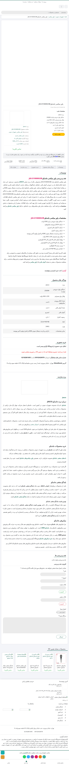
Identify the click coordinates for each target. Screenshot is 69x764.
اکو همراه (60, 715)
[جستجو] (2, 12)
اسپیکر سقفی (34, 424)
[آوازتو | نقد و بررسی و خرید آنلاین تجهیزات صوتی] (9, 6)
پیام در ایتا (58, 134)
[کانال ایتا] (3, 757)
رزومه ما (44, 2)
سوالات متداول (37, 2)
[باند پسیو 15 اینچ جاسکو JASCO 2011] (48, 658)
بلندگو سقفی (59, 707)
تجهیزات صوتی (60, 17)
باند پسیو (60, 718)
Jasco (24, 126)
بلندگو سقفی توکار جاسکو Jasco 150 (8, 666)
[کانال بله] (3, 753)
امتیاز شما (63, 609)
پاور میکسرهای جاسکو (26, 458)
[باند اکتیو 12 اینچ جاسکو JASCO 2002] (34, 658)
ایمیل (64, 578)
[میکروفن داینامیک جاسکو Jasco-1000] (61, 658)
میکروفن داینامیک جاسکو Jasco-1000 (61, 666)
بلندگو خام (60, 720)
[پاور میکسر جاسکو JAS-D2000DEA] (21, 658)
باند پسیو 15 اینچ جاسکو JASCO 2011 (47, 666)
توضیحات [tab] (60, 167)
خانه (66, 17)
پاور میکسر (51, 17)
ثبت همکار (30, 2)
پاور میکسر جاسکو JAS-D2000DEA (21, 666)
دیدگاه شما (62, 616)
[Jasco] (17, 118)
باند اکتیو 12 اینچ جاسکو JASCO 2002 (34, 666)
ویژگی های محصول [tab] (48, 167)
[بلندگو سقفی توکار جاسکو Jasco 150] (8, 658)
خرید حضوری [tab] (35, 167)
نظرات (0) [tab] (13, 167)
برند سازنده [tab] (24, 167)
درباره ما (25, 2)
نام (64, 571)
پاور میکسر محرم (19, 135)
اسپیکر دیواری (59, 709)
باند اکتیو (60, 712)
